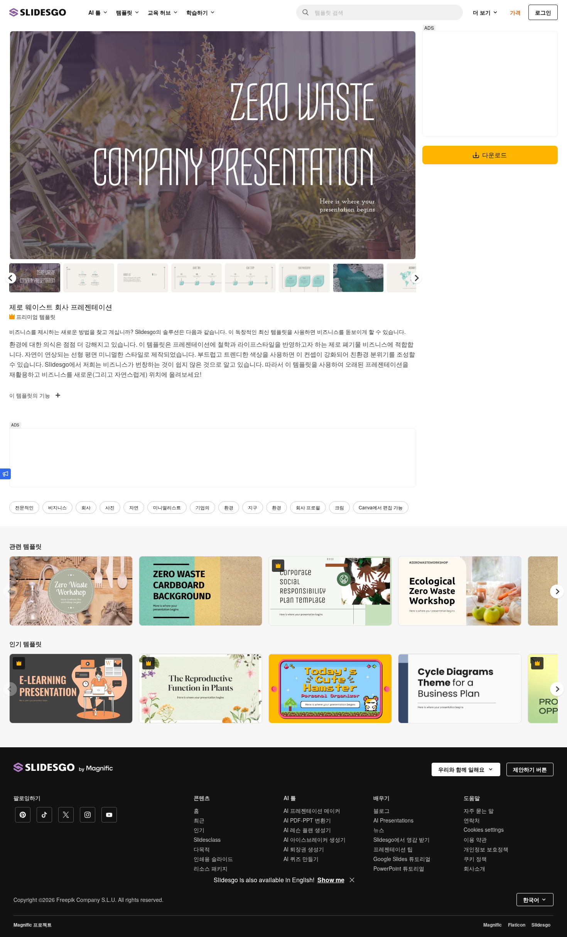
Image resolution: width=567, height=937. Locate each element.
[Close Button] (352, 880)
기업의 (202, 507)
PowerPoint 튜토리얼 (398, 868)
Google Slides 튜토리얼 (401, 859)
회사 (86, 507)
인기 (199, 830)
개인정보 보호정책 (486, 849)
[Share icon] (402, 43)
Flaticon (516, 924)
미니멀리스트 (167, 507)
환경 (228, 507)
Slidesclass (207, 839)
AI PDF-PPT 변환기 (307, 820)
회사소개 (474, 868)
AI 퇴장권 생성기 (304, 849)
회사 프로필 (308, 507)
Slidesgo (541, 924)
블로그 (381, 810)
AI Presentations (393, 820)
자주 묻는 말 (479, 810)
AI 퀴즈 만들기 (301, 859)
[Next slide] (404, 145)
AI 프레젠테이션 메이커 (312, 810)
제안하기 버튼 (530, 769)
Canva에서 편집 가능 (381, 507)
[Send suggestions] (5, 473)
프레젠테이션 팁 (393, 849)
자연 (133, 507)
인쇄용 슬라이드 (213, 859)
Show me (330, 879)
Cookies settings (484, 829)
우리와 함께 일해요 (461, 769)
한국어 (531, 899)
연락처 (472, 820)
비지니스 (57, 507)
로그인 (543, 12)
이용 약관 (475, 839)
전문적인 (24, 507)
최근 (199, 820)
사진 (110, 507)
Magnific (492, 924)
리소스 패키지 (211, 868)
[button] (416, 278)
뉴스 (378, 830)
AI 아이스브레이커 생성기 (315, 839)
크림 (339, 507)
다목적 (202, 849)
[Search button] (305, 12)
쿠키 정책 (475, 859)
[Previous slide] (10, 591)
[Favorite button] (382, 43)
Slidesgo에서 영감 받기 (401, 839)
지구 (252, 507)
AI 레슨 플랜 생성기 (307, 830)
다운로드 (494, 154)
